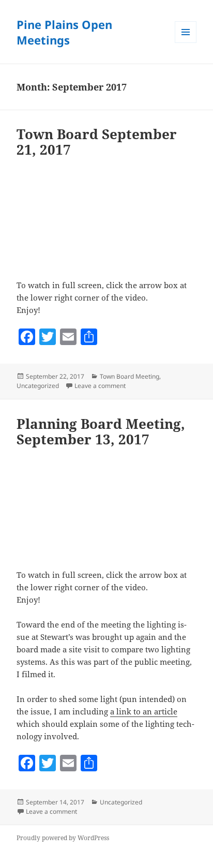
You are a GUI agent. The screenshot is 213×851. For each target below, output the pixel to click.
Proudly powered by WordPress (63, 837)
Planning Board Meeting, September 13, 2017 (101, 431)
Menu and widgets (185, 42)
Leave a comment (100, 385)
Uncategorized (38, 385)
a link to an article (143, 711)
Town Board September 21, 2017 (97, 142)
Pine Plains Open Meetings (64, 32)
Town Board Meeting (129, 376)
